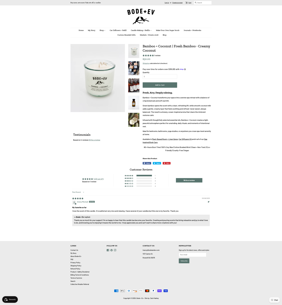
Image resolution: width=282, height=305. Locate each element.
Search (72, 281)
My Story (91, 30)
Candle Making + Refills (140, 30)
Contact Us (74, 250)
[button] (148, 55)
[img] (77, 198)
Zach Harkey (154, 298)
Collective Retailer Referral (79, 284)
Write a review (94, 140)
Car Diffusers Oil (185, 139)
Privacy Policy (75, 263)
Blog (164, 35)
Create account (177, 3)
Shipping (146, 63)
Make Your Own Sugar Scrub (167, 30)
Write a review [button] (189, 180)
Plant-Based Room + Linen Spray (165, 139)
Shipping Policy (75, 266)
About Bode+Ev (75, 256)
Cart (189, 3)
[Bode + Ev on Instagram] (115, 251)
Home (81, 30)
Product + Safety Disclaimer (80, 272)
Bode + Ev (139, 298)
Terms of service (76, 278)
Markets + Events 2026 (149, 35)
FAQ (71, 259)
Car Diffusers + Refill (118, 30)
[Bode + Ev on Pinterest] (111, 251)
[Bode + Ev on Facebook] (108, 251)
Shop (102, 30)
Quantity (146, 72)
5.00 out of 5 (99, 179)
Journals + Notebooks (192, 30)
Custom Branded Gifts (126, 35)
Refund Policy (75, 269)
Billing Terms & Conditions (79, 275)
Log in (167, 3)
